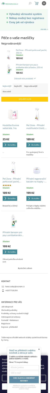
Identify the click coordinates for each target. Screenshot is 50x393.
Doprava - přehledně (9, 327)
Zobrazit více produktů (23, 78)
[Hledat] (30, 3)
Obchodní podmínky (9, 310)
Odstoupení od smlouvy (10, 317)
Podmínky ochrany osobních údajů (14, 313)
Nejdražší (18, 86)
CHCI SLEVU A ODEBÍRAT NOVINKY (24, 379)
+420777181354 (11, 290)
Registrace (5, 323)
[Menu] (44, 3)
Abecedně (7, 91)
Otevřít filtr (25, 99)
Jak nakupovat (7, 306)
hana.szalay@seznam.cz (15, 286)
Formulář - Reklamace (10, 320)
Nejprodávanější (30, 86)
